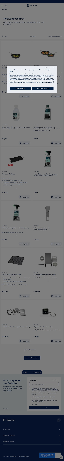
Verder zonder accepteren (50, 67)
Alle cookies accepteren (43, 88)
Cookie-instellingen (20, 88)
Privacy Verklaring (24, 83)
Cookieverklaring (13, 83)
